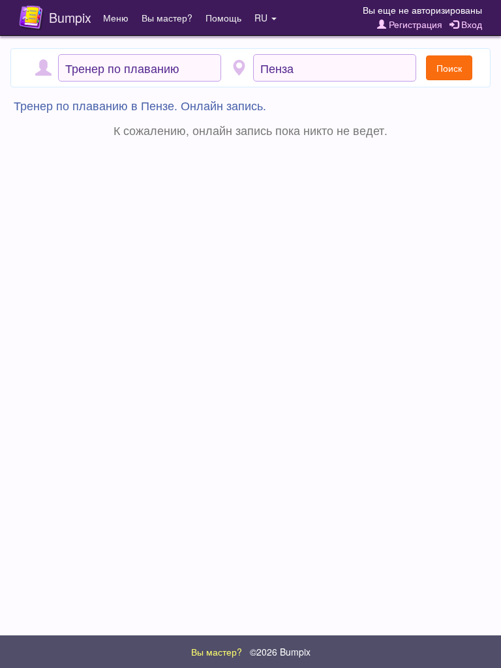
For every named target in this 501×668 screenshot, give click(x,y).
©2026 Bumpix (280, 651)
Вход (470, 24)
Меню (116, 17)
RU (262, 17)
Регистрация (414, 24)
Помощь (223, 17)
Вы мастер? (167, 17)
